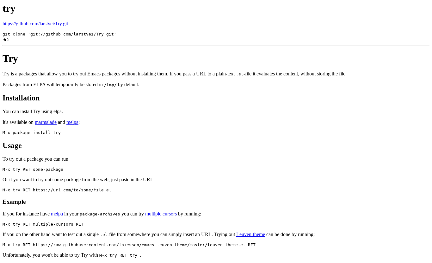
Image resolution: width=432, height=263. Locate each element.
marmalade (46, 122)
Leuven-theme (250, 234)
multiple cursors (161, 213)
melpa (72, 122)
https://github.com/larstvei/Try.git (35, 23)
